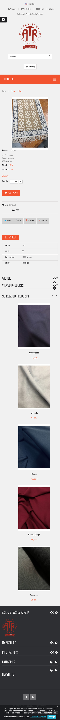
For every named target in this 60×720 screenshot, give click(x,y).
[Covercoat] (34, 569)
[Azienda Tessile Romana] (30, 36)
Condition (5, 170)
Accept (52, 717)
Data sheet (10, 237)
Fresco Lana (34, 353)
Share (18, 221)
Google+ (31, 221)
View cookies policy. (38, 717)
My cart (41, 9)
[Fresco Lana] (34, 326)
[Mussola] (34, 387)
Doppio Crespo (34, 535)
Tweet (8, 221)
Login (52, 9)
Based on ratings (8, 159)
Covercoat (34, 595)
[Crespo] (34, 447)
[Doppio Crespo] (34, 508)
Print (17, 210)
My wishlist (27, 9)
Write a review (7, 161)
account (13, 9)
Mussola (34, 414)
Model (4, 165)
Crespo (34, 474)
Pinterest (43, 221)
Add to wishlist (10, 205)
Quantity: (5, 181)
